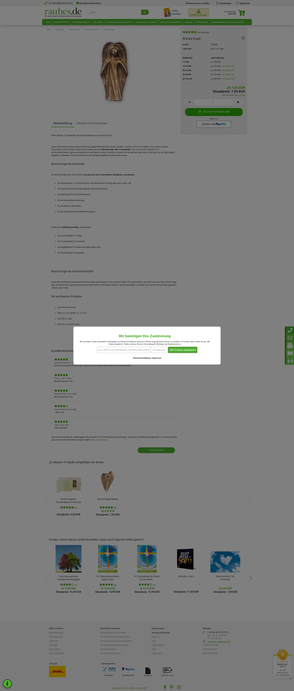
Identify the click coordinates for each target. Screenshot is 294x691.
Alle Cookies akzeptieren (183, 350)
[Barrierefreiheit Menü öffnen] (7, 683)
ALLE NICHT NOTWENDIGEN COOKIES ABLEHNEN (123, 350)
